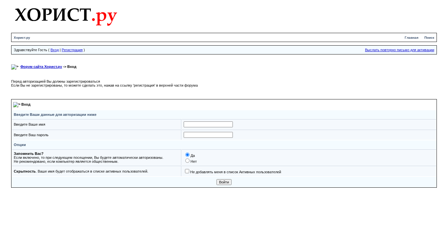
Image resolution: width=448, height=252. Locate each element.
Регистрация (72, 50)
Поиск (429, 37)
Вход (55, 50)
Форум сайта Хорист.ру (41, 67)
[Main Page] (65, 15)
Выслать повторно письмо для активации (399, 50)
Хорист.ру (22, 37)
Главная (411, 37)
